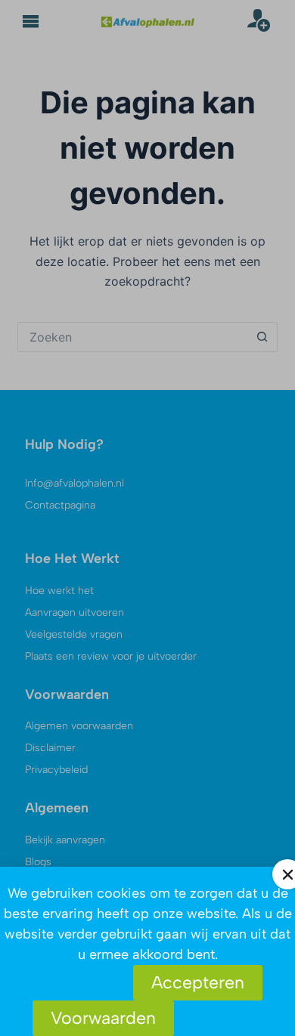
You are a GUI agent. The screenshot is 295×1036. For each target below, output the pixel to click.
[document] (147, 518)
